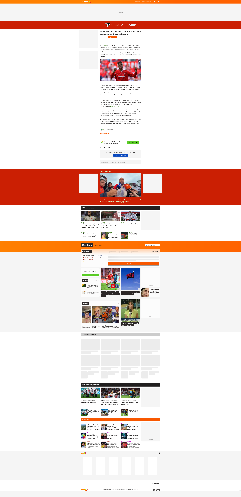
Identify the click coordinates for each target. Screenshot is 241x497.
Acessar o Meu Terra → (99, 245)
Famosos (129, 423)
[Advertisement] (150, 235)
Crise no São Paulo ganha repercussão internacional (88, 401)
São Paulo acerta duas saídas (129, 224)
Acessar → (97, 280)
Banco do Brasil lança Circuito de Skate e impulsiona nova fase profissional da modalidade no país (113, 412)
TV (87, 432)
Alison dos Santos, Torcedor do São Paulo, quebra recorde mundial (134, 235)
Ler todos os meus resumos (133, 264)
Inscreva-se (89, 274)
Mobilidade (89, 423)
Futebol (117, 137)
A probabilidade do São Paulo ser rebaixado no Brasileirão (93, 411)
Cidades (108, 441)
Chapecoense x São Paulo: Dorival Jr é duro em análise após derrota (129, 402)
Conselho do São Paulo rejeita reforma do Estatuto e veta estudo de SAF (109, 225)
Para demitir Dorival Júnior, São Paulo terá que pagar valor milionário (134, 412)
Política (88, 441)
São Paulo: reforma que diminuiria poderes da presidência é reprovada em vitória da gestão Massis (90, 235)
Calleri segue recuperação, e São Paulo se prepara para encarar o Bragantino (113, 235)
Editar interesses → (155, 251)
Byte (128, 432)
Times (131, 25)
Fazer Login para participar (120, 155)
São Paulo (115, 25)
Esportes (112, 137)
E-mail (154, 1)
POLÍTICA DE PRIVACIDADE (132, 489)
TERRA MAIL (137, 1)
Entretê (108, 423)
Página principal (87, 2)
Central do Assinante (146, 1)
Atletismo (130, 232)
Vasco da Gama (114, 106)
